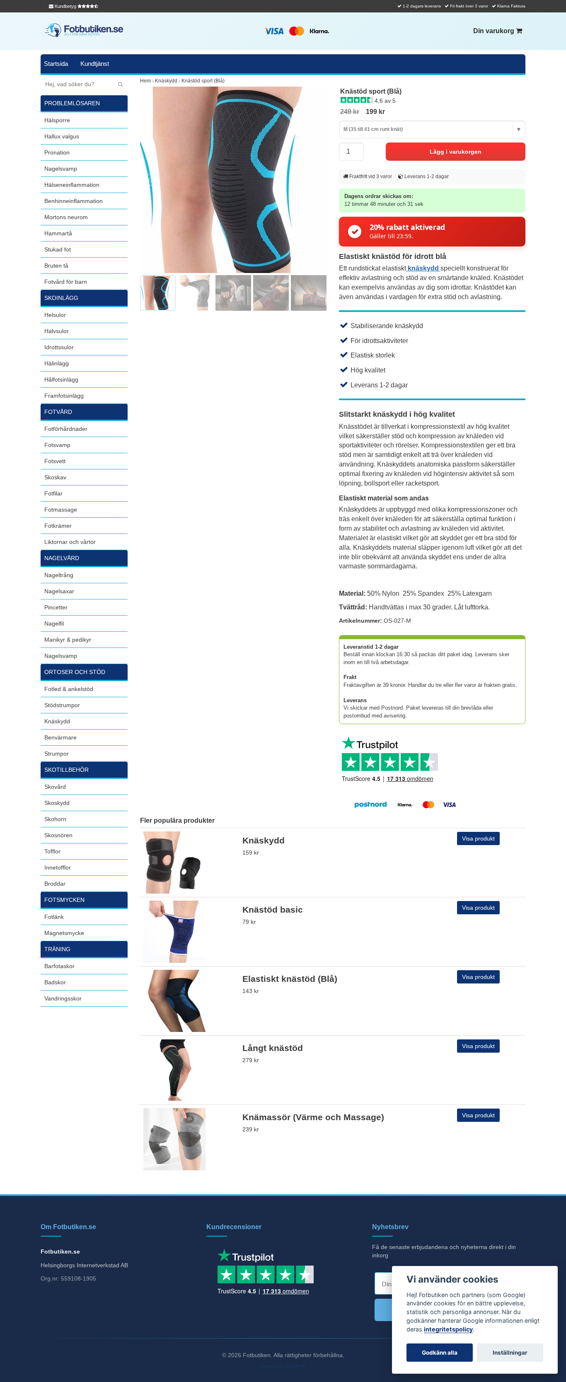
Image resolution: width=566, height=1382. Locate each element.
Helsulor (55, 315)
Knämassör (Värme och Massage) (313, 1117)
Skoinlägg (61, 298)
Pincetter (56, 607)
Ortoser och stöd (74, 672)
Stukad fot (57, 249)
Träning (57, 949)
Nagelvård (61, 558)
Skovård (55, 786)
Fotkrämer (58, 525)
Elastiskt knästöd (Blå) (289, 978)
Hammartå (58, 233)
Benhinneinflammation (73, 201)
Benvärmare (60, 737)
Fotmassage (60, 509)
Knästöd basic (272, 909)
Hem (145, 81)
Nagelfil (54, 623)
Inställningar (510, 1352)
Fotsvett (54, 461)
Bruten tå (56, 265)
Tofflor (52, 851)
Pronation (57, 152)
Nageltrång (58, 575)
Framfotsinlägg (64, 395)
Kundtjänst (94, 63)
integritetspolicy (448, 1329)
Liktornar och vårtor (70, 542)
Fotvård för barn (65, 281)
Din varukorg (494, 30)
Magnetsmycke (64, 933)
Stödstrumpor (62, 705)
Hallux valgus (61, 136)
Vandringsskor (63, 998)
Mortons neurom (66, 217)
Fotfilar (53, 493)
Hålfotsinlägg (61, 379)
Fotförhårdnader (65, 428)
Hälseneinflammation (71, 184)
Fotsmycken (64, 899)
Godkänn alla (439, 1352)
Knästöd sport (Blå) (203, 81)
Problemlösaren (72, 103)
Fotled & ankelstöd (68, 689)
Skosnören (58, 835)
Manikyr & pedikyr (67, 639)
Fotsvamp (57, 445)
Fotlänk (54, 916)
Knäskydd (57, 721)
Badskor (55, 982)
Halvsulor (56, 331)
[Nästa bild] (315, 179)
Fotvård (58, 411)
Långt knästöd (272, 1048)
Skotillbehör (66, 769)
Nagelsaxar (59, 591)
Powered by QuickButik (283, 1366)
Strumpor (56, 753)
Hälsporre (57, 120)
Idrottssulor (59, 347)
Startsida (56, 63)
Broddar (54, 883)
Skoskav (55, 477)
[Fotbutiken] (84, 30)
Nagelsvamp (60, 168)
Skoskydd (57, 803)
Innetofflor (57, 867)
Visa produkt (478, 838)
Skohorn (55, 819)
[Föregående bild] (150, 179)
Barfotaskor (59, 966)
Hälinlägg (56, 363)
